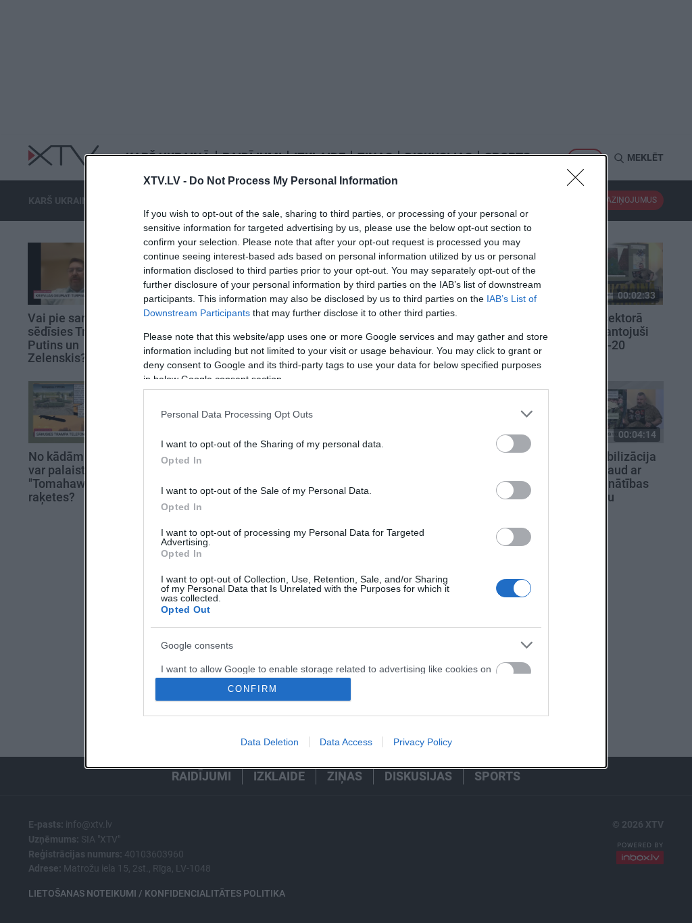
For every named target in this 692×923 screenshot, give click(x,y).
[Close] (580, 182)
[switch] (513, 443)
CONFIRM (253, 689)
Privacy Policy (422, 742)
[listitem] (346, 414)
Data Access (346, 742)
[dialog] (346, 461)
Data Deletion (270, 742)
